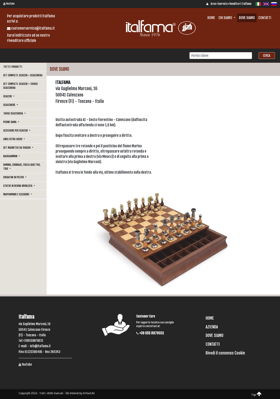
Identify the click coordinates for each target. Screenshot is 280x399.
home (211, 18)
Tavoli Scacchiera (13, 113)
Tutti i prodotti (12, 66)
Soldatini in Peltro (13, 177)
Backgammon (10, 156)
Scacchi (7, 96)
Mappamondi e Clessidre (16, 194)
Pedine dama (10, 122)
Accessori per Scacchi (15, 130)
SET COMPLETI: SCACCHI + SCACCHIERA (22, 75)
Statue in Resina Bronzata (18, 185)
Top (254, 394)
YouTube (10, 3)
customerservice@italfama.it (32, 28)
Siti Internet (72, 393)
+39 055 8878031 (151, 333)
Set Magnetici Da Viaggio (17, 147)
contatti (264, 18)
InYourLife (88, 393)
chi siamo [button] (226, 18)
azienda (212, 326)
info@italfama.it (40, 346)
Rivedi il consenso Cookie (225, 353)
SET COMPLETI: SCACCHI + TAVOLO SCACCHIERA (20, 85)
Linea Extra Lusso (13, 139)
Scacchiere (9, 105)
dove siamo (247, 18)
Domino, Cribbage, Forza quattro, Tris (21, 166)
